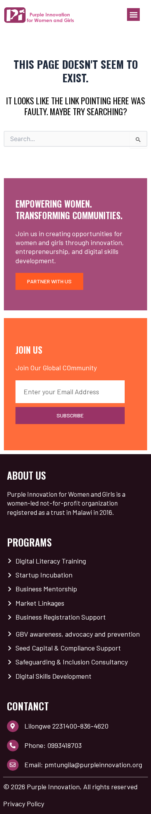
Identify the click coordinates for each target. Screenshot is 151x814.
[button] (133, 14)
